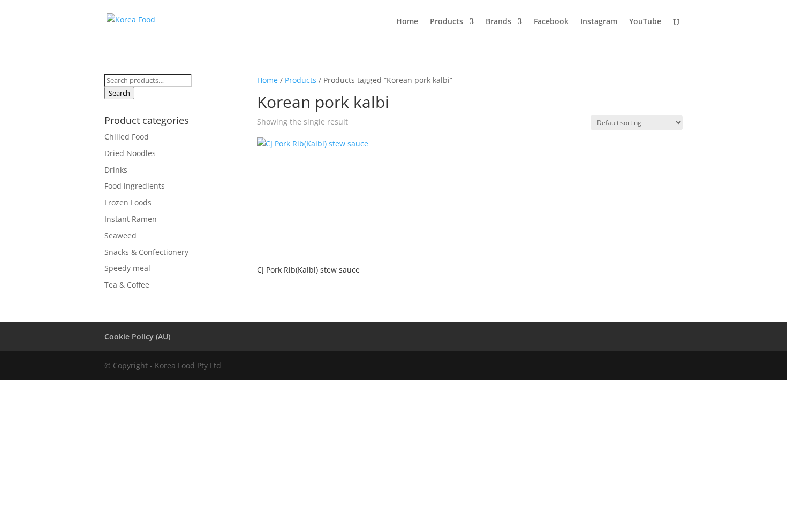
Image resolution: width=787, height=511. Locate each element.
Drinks (115, 170)
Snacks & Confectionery (146, 252)
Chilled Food (126, 136)
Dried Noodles (130, 153)
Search (119, 93)
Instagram (598, 22)
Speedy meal (127, 268)
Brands (498, 22)
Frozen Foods (128, 202)
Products (446, 22)
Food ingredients (134, 186)
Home (407, 22)
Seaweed (120, 235)
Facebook (551, 22)
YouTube (645, 22)
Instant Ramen (130, 219)
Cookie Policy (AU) (137, 336)
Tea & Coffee (126, 285)
